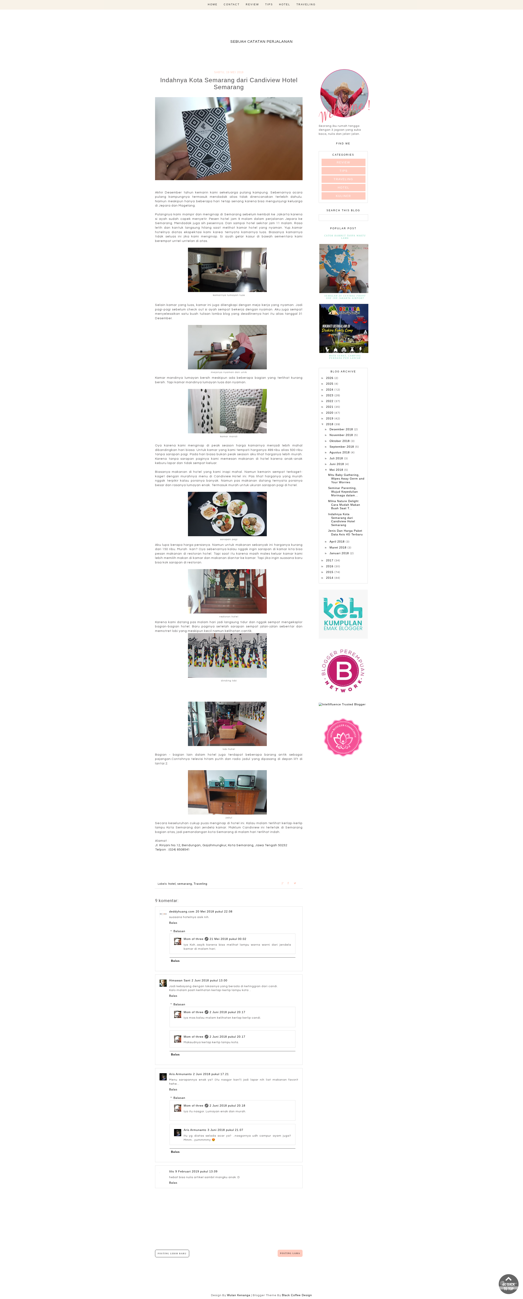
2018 (330, 424)
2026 (330, 378)
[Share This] (285, 883)
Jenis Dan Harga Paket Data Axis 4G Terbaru (345, 532)
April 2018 (338, 541)
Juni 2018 (337, 464)
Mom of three (193, 939)
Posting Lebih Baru (172, 1253)
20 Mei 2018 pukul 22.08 (214, 911)
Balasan (179, 931)
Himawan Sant (179, 980)
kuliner (343, 196)
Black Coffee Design (297, 1295)
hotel (172, 883)
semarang (184, 883)
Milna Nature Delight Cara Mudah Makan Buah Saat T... (344, 504)
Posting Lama (290, 1253)
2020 (330, 412)
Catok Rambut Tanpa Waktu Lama (345, 236)
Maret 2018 (339, 547)
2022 (330, 401)
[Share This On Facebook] (291, 883)
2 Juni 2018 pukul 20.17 (227, 1012)
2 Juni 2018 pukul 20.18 (227, 1105)
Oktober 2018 (340, 441)
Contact (232, 4)
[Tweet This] (297, 883)
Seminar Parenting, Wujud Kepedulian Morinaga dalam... (343, 491)
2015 (330, 572)
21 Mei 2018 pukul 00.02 (228, 939)
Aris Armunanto (180, 1074)
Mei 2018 (337, 469)
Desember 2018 (342, 429)
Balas (173, 922)
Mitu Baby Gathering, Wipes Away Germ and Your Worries (346, 478)
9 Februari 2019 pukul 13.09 (196, 1171)
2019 (330, 418)
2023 (330, 395)
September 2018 (342, 446)
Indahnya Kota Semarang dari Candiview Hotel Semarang (341, 519)
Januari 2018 (340, 553)
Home (213, 4)
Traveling (306, 4)
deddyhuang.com (181, 911)
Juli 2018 (337, 458)
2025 (330, 383)
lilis (171, 1171)
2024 (330, 389)
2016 (330, 566)
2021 (330, 406)
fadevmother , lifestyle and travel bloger (261, 28)
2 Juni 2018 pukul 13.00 (209, 980)
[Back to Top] (508, 1284)
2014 (330, 577)
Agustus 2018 (340, 452)
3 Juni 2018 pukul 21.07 (225, 1130)
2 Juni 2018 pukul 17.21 (211, 1074)
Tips (269, 4)
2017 (330, 560)
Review (252, 4)
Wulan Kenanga (238, 1295)
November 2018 (342, 435)
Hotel (284, 4)
